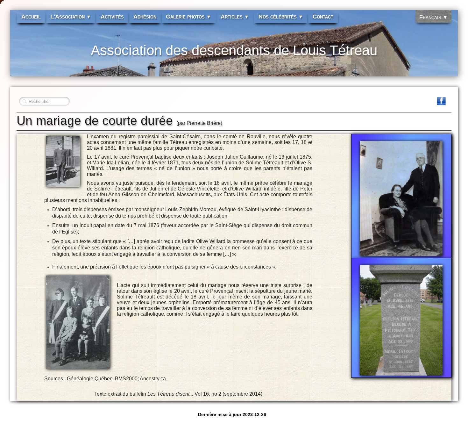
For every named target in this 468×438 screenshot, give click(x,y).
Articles (235, 16)
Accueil (31, 16)
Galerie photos (188, 16)
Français (433, 17)
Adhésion (144, 16)
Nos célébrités (281, 16)
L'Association (70, 16)
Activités (112, 16)
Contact (323, 16)
